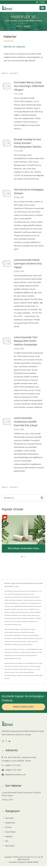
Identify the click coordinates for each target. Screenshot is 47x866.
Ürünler (8, 827)
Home (19, 26)
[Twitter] (6, 741)
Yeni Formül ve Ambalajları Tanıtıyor (29, 191)
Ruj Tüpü (39, 663)
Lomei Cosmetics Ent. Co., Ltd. (29, 857)
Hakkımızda (10, 823)
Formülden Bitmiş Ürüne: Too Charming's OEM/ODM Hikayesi (29, 86)
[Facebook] (2, 741)
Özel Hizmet (10, 832)
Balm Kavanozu (29, 669)
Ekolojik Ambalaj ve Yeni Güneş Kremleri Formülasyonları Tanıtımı (27, 143)
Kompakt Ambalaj (17, 669)
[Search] (42, 498)
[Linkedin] (9, 741)
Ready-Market (33, 862)
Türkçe (42, 2)
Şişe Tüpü (15, 666)
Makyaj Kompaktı (35, 666)
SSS (6, 841)
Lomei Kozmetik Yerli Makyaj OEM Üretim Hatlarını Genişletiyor (25, 341)
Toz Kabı (37, 669)
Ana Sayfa (9, 818)
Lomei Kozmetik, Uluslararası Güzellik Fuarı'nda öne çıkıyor (26, 421)
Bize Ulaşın (27, 675)
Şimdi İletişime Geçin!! (23, 707)
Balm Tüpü (7, 669)
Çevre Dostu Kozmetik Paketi (24, 672)
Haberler (27, 26)
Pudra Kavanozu (23, 666)
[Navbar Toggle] (43, 8)
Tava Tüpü (7, 666)
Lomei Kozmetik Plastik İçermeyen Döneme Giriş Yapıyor (28, 263)
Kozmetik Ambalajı (10, 675)
